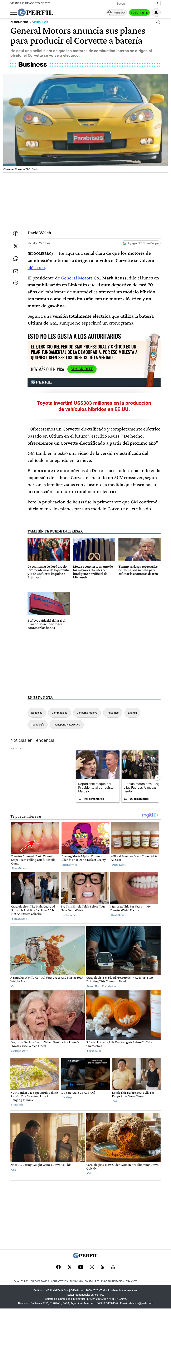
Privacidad (76, 1281)
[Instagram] (92, 1267)
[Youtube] (80, 1267)
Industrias (113, 712)
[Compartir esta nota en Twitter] (15, 246)
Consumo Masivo (87, 712)
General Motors (77, 277)
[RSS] (102, 1267)
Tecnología (37, 724)
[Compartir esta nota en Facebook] (15, 233)
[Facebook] (58, 1267)
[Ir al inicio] (35, 12)
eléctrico (36, 267)
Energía (132, 712)
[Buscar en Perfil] (157, 3)
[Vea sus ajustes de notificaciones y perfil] (156, 12)
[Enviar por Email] (15, 271)
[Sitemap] (113, 1267)
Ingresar (119, 12)
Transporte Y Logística (66, 724)
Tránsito (131, 1281)
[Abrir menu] (13, 12)
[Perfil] (85, 1257)
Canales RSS (21, 1281)
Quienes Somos (40, 1281)
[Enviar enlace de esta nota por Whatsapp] (15, 258)
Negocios (36, 712)
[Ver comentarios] (157, 23)
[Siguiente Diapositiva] (157, 777)
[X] (69, 1267)
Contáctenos (59, 1281)
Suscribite (139, 12)
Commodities (59, 712)
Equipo (89, 1281)
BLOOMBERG (19, 22)
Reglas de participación (109, 1281)
